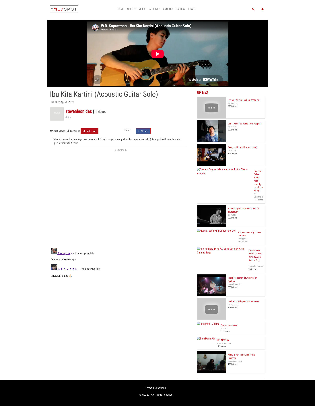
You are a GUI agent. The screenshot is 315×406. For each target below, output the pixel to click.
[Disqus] (121, 198)
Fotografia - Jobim (229, 325)
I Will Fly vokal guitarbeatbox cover (243, 301)
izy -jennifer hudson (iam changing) (244, 100)
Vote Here (91, 131)
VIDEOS (142, 9)
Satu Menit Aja (223, 340)
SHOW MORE (121, 150)
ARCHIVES (154, 9)
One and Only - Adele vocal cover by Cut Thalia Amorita (258, 181)
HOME (121, 9)
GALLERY (180, 9)
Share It (144, 131)
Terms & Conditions (156, 388)
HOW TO (192, 9)
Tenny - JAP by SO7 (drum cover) (242, 147)
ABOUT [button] (130, 9)
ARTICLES (168, 9)
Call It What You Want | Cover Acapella (245, 123)
